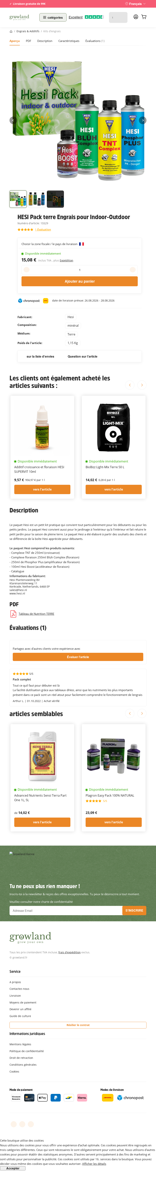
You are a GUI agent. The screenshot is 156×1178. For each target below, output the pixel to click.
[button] (18, 200)
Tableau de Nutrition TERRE (36, 614)
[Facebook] (14, 1124)
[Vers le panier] (143, 17)
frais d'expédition (69, 952)
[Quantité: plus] (133, 269)
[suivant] (142, 120)
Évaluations (94, 41)
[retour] (13, 120)
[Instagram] (31, 1124)
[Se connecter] (136, 18)
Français (135, 4)
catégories (55, 17)
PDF (28, 41)
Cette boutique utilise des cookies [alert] (22, 1140)
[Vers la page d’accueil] (22, 17)
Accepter (12, 1168)
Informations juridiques (27, 1034)
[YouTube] (22, 1124)
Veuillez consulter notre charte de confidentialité (41, 902)
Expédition (66, 260)
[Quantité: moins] (26, 269)
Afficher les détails (94, 1164)
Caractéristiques (68, 41)
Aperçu (15, 41)
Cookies (14, 1071)
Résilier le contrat (78, 1025)
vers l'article (42, 489)
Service (15, 971)
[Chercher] (122, 17)
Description (44, 41)
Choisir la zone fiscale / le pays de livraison (49, 244)
